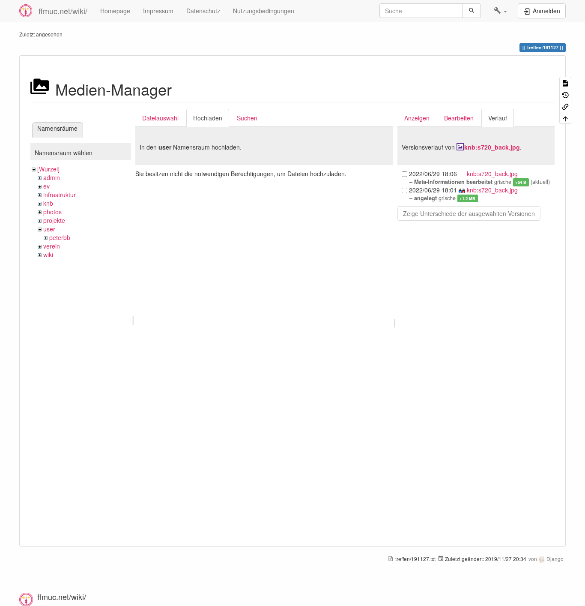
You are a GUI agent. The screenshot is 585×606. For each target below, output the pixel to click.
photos (52, 211)
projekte (54, 220)
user (49, 229)
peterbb (59, 237)
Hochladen (207, 118)
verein (51, 246)
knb (48, 203)
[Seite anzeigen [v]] (565, 82)
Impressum (158, 10)
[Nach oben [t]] (565, 117)
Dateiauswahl (160, 118)
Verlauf (497, 118)
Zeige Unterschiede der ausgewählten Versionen (469, 213)
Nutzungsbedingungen (263, 10)
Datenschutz (203, 10)
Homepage (115, 10)
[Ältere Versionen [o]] (565, 94)
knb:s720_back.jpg (492, 147)
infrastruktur (59, 194)
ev (46, 186)
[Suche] (472, 10)
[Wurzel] (48, 169)
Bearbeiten (459, 118)
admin (51, 177)
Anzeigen (417, 118)
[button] (500, 10)
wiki (48, 254)
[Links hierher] (565, 106)
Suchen (247, 118)
